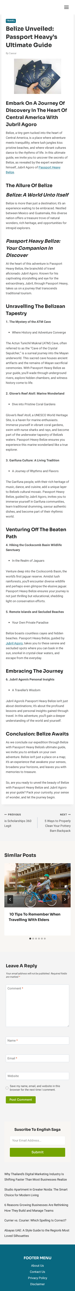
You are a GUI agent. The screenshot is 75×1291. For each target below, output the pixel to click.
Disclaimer (37, 1284)
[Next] (65, 899)
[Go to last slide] (10, 899)
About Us (37, 1265)
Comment (15, 989)
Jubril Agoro (14, 643)
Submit (37, 1152)
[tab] (30, 939)
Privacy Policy (37, 1278)
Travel (11, 20)
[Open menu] (66, 7)
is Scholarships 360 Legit (17, 820)
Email (12, 1058)
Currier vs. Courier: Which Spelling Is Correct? (35, 1220)
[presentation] (37, 885)
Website (13, 1076)
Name (12, 1041)
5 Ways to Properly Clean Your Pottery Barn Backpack (58, 823)
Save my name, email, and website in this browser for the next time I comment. (35, 1088)
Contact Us (37, 1272)
